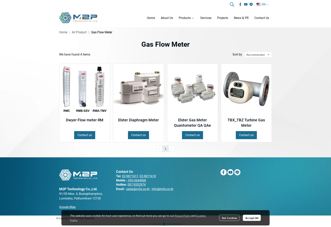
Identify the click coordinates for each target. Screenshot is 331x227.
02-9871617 (130, 176)
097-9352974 (137, 184)
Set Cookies (229, 218)
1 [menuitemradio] (165, 148)
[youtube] (245, 4)
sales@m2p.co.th (138, 189)
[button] (232, 4)
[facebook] (240, 4)
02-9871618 (148, 176)
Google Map (67, 207)
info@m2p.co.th (162, 189)
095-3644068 (137, 180)
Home (63, 32)
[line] (251, 4)
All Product (79, 32)
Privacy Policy (183, 215)
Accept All (251, 218)
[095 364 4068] (127, 180)
